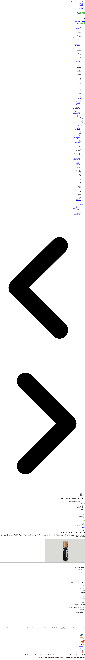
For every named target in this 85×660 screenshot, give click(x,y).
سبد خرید (80, 120)
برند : (84, 502)
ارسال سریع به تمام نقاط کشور (80, 521)
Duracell (82, 502)
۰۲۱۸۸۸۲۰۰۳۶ (81, 8)
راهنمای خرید (81, 646)
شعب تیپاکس (81, 648)
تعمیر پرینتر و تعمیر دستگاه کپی (78, 631)
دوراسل (58, 534)
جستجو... (83, 16)
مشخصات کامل (82, 508)
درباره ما (82, 4)
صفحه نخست (81, 3)
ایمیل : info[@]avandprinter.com (80, 612)
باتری (82, 503)
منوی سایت (83, 123)
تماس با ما (81, 5)
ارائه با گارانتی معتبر (82, 516)
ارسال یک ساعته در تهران (81, 524)
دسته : (84, 503)
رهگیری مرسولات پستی (79, 647)
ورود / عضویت (80, 10)
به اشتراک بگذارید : (82, 509)
